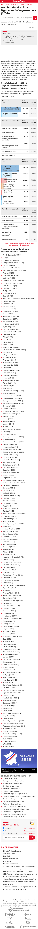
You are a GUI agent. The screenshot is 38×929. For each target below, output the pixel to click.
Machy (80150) (8, 682)
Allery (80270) (8, 337)
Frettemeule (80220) (10, 519)
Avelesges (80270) (9, 741)
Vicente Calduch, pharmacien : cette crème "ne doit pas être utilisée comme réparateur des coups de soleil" (19, 881)
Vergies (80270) (8, 629)
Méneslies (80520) (9, 516)
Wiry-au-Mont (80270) (10, 706)
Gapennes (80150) (9, 537)
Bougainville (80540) (10, 457)
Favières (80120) (8, 432)
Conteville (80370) (9, 598)
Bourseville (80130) (9, 357)
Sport (6, 831)
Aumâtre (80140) (9, 631)
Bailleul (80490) (8, 549)
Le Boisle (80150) (9, 493)
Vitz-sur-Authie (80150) (11, 665)
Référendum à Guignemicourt (13, 817)
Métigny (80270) (8, 675)
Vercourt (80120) (8, 711)
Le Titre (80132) (8, 491)
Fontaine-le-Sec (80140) (11, 654)
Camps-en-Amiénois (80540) (13, 619)
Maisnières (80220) (9, 426)
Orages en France (9, 854)
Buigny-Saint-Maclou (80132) (13, 401)
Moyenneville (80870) (10, 363)
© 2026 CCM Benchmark (29, 906)
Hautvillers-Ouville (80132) (12, 396)
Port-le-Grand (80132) (10, 539)
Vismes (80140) (8, 424)
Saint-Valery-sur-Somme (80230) (14, 270)
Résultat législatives (12, 4)
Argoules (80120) (8, 501)
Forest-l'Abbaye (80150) (11, 508)
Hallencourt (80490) (10, 288)
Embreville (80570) (9, 386)
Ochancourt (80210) (10, 503)
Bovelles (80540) (8, 439)
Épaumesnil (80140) (10, 703)
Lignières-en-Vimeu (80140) (12, 693)
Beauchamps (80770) (10, 319)
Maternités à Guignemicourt (13, 783)
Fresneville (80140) (9, 700)
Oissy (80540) (7, 603)
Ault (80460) (7, 291)
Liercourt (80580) (9, 498)
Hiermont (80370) (9, 647)
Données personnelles (9, 904)
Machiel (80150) (8, 642)
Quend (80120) (8, 296)
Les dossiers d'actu (10, 833)
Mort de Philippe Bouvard (12, 851)
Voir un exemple (29, 828)
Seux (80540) (7, 639)
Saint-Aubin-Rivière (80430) (12, 685)
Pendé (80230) (8, 314)
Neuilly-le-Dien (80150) (11, 698)
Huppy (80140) (8, 352)
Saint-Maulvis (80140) (10, 531)
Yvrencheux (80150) (9, 670)
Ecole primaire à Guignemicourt (14, 781)
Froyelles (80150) (9, 716)
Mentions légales (6, 906)
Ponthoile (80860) (9, 383)
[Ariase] (10, 927)
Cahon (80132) (8, 583)
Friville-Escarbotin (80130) (12, 255)
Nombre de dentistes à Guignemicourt (16, 809)
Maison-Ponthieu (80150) (11, 529)
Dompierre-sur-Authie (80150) (13, 442)
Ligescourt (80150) (9, 578)
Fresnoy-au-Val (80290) (11, 580)
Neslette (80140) (8, 718)
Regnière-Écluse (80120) (11, 659)
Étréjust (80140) (8, 746)
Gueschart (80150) (9, 470)
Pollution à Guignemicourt (12, 804)
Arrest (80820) (8, 345)
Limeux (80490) (8, 657)
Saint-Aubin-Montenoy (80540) (14, 585)
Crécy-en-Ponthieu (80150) (12, 283)
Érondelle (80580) (9, 406)
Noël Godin (7, 856)
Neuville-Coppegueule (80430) (13, 403)
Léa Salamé (7, 861)
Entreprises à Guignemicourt (13, 812)
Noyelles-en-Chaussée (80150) (13, 557)
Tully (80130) (7, 388)
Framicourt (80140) (9, 644)
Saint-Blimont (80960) (11, 329)
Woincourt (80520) (9, 293)
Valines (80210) (8, 368)
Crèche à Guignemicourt (11, 786)
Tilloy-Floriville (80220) (11, 473)
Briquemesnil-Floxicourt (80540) (14, 480)
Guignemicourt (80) (10, 778)
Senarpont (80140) (9, 373)
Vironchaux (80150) (9, 409)
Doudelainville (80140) (10, 467)
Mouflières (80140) (9, 729)
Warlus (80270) (8, 572)
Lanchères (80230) (9, 334)
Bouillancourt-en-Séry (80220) (13, 391)
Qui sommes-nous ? (8, 900)
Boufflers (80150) (9, 688)
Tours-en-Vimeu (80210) (11, 347)
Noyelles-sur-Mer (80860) (12, 370)
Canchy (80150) (8, 475)
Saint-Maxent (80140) (10, 455)
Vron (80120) (7, 339)
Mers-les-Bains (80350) (11, 260)
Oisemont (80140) (9, 309)
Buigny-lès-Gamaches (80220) (13, 452)
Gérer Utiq (32, 904)
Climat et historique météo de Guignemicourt (19, 796)
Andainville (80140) (9, 570)
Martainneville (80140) (10, 447)
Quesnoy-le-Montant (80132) (13, 398)
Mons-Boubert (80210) (11, 380)
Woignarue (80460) (9, 355)
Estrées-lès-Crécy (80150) (12, 450)
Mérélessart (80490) (10, 616)
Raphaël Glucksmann (10, 859)
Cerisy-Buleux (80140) (10, 534)
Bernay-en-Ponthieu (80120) (13, 562)
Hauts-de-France (26, 4)
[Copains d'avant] (10, 922)
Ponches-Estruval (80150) (12, 672)
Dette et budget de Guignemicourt (15, 794)
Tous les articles (15, 902)
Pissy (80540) (12, 24)
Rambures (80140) (9, 462)
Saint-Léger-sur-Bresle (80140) (13, 721)
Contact (8, 902)
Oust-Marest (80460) (10, 375)
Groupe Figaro (17, 906)
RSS (22, 902)
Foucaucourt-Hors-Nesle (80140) (14, 726)
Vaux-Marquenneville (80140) (13, 723)
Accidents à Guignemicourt (12, 799)
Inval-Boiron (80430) (10, 680)
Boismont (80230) (9, 434)
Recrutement (28, 902)
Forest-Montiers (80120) (11, 460)
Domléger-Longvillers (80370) (13, 524)
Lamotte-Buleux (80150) (11, 496)
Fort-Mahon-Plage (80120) (12, 286)
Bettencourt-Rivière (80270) (13, 601)
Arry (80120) (7, 590)
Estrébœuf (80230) (9, 554)
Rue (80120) (7, 258)
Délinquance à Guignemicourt (13, 801)
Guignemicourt (25, 36)
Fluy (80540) (7, 506)
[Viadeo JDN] (28, 922)
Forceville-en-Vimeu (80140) (13, 575)
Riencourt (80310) (9, 621)
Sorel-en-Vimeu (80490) (11, 565)
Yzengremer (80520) (10, 421)
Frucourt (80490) (9, 677)
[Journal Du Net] (10, 918)
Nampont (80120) (9, 547)
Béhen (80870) (8, 419)
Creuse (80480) (8, 613)
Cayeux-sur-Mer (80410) (11, 268)
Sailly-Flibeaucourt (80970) (12, 316)
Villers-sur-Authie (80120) (11, 429)
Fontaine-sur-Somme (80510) (13, 411)
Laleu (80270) (7, 708)
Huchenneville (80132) (10, 365)
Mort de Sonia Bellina (10, 864)
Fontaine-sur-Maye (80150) (12, 636)
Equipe (17, 900)
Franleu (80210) (8, 416)
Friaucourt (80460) (9, 360)
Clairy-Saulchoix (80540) (11, 465)
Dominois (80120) (9, 634)
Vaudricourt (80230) (10, 444)
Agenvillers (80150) (9, 588)
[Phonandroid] (28, 926)
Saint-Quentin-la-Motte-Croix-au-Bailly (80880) (19, 298)
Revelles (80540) (8, 393)
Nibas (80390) (8, 342)
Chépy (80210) (8, 304)
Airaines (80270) (8, 273)
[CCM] (28, 914)
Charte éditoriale (24, 900)
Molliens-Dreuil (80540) (11, 324)
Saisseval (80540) (9, 542)
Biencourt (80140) (9, 662)
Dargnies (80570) (9, 306)
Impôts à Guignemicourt (11, 791)
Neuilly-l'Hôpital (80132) (11, 485)
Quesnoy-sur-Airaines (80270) (13, 437)
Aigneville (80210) (9, 327)
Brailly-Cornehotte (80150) (12, 595)
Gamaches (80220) (9, 265)
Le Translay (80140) (9, 567)
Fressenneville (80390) (11, 275)
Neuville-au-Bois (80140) (11, 652)
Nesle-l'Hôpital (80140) (11, 626)
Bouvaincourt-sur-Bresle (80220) (14, 350)
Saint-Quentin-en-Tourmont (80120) (15, 513)
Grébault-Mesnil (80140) (11, 606)
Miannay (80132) (8, 378)
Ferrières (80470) (15, 22)
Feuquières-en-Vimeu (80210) (13, 263)
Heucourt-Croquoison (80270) (13, 690)
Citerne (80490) (8, 560)
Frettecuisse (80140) (10, 731)
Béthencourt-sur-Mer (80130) (13, 332)
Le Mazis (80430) (9, 695)
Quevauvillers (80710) (10, 311)
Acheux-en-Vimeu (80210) (12, 414)
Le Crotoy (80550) (9, 278)
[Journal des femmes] (10, 914)
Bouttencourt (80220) (10, 322)
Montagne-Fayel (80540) (11, 649)
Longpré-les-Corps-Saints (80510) (14, 281)
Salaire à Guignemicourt (11, 789)
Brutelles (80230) (9, 608)
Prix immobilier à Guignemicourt (14, 814)
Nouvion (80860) (9, 301)
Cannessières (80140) (10, 736)
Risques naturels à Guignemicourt (15, 806)
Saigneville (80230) (9, 478)
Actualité (7, 828)
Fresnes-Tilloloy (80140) (11, 593)
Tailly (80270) (7, 739)
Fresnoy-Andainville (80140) (12, 713)
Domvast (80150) (9, 488)
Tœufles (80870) (8, 511)
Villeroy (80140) (8, 624)
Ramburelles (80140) (10, 544)
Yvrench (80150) (8, 521)
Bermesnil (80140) (9, 611)
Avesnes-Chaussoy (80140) (12, 734)
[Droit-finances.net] (28, 918)
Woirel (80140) (8, 744)
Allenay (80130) (8, 552)
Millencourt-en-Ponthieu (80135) (14, 483)
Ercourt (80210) (8, 667)
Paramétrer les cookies (22, 904)
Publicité (33, 900)
